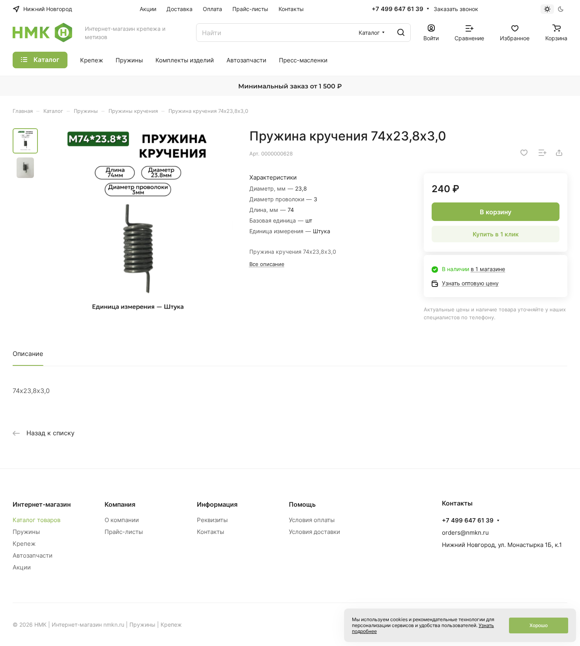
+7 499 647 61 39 (397, 9)
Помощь (302, 504)
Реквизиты (212, 520)
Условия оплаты (312, 520)
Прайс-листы (124, 532)
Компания (120, 504)
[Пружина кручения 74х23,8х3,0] (138, 224)
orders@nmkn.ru (465, 532)
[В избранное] (524, 152)
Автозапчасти (32, 555)
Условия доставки (314, 532)
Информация (217, 504)
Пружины (26, 532)
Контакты (210, 532)
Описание (28, 354)
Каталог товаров (36, 520)
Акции (22, 567)
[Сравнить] (542, 152)
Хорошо (538, 625)
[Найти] (401, 32)
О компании (122, 520)
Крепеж (24, 543)
